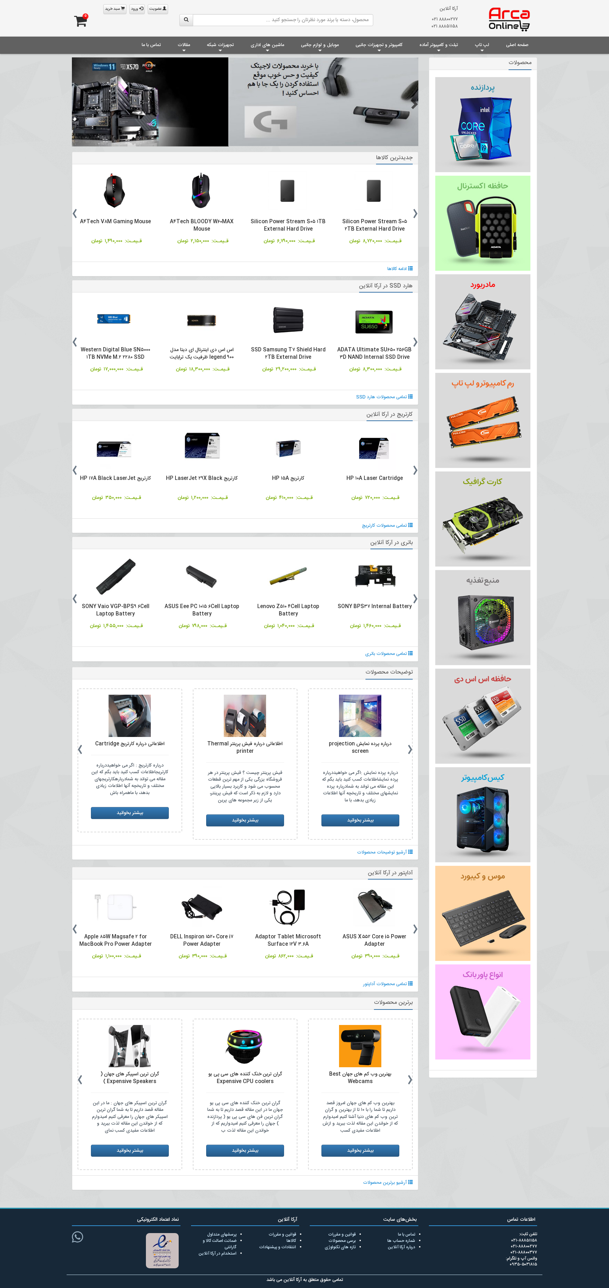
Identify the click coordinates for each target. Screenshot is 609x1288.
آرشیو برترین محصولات (385, 1182)
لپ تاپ (482, 45)
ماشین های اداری (267, 45)
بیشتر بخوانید (360, 812)
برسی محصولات (342, 1240)
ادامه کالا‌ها (397, 269)
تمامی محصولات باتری (386, 653)
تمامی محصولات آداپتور (385, 984)
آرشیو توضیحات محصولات (382, 852)
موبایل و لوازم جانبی (320, 45)
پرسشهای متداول (221, 1234)
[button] (76, 103)
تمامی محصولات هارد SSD (382, 397)
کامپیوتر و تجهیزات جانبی (379, 45)
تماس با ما (151, 45)
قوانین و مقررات (342, 1234)
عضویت (155, 9)
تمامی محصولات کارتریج (385, 525)
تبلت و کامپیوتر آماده (438, 45)
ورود (135, 9)
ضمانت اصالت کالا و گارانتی (219, 1243)
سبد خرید (113, 9)
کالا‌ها (291, 1240)
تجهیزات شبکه (220, 45)
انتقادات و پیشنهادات (277, 1246)
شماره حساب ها (401, 1240)
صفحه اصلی (517, 45)
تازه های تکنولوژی (340, 1246)
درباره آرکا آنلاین (401, 1246)
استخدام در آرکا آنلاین (217, 1253)
